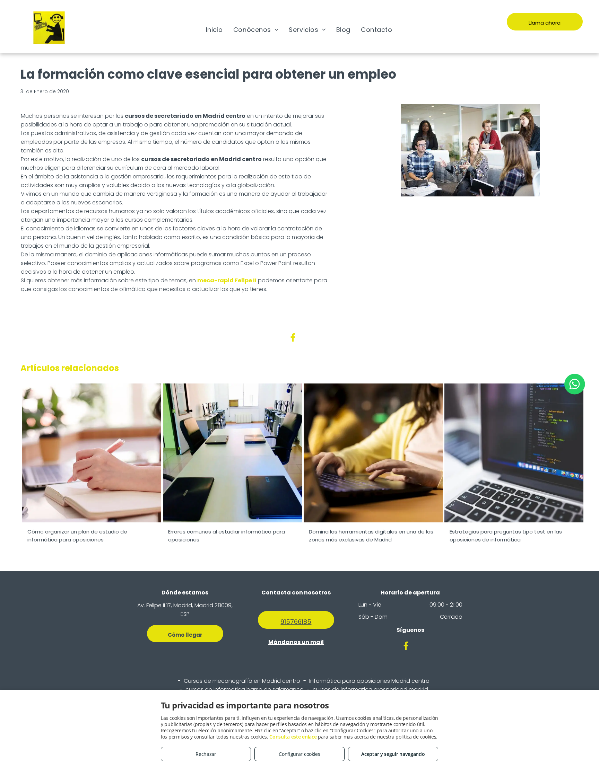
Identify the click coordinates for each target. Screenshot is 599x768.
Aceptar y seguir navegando (393, 754)
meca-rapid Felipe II (227, 280)
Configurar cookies (299, 754)
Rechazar (206, 754)
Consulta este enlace (292, 736)
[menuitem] (214, 29)
